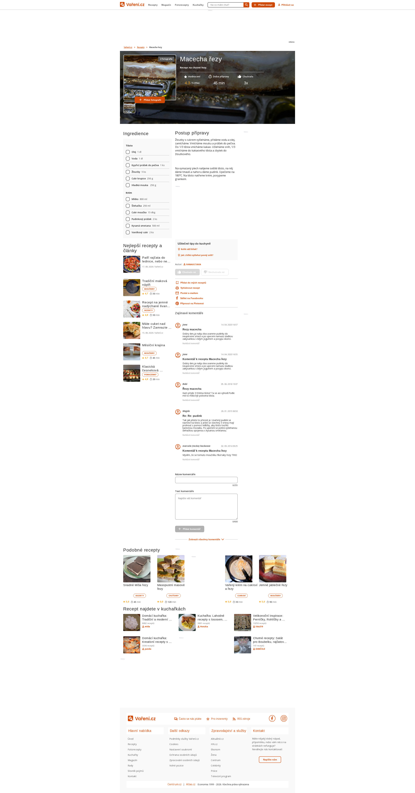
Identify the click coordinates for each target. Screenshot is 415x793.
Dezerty (148, 310)
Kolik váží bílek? (189, 249)
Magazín (166, 5)
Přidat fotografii (152, 100)
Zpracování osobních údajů (184, 760)
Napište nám (270, 759)
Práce (214, 770)
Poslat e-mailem (189, 293)
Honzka (204, 626)
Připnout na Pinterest (192, 303)
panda (148, 649)
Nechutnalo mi (216, 272)
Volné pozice (176, 765)
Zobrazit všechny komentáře (204, 539)
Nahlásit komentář (191, 343)
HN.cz (214, 744)
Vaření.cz (128, 47)
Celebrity (216, 765)
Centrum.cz (175, 784)
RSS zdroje (243, 719)
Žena (213, 754)
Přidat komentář (191, 529)
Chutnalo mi (189, 272)
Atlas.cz (190, 784)
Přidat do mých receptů (193, 282)
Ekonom (215, 749)
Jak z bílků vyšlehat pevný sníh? (197, 255)
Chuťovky (173, 595)
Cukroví (241, 595)
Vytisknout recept (190, 288)
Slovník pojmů (136, 770)
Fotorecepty (182, 5)
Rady (130, 765)
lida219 (259, 626)
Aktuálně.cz (217, 738)
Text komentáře (184, 491)
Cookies (173, 744)
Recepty (153, 5)
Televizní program (221, 776)
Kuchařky (198, 5)
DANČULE (260, 649)
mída (147, 626)
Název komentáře (185, 474)
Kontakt (132, 776)
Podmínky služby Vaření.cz (184, 738)
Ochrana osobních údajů (183, 754)
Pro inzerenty (219, 719)
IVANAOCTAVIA (193, 264)
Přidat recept (265, 5)
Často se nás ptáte (190, 719)
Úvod (131, 738)
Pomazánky (150, 374)
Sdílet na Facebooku (191, 298)
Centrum (215, 760)
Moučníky (149, 289)
